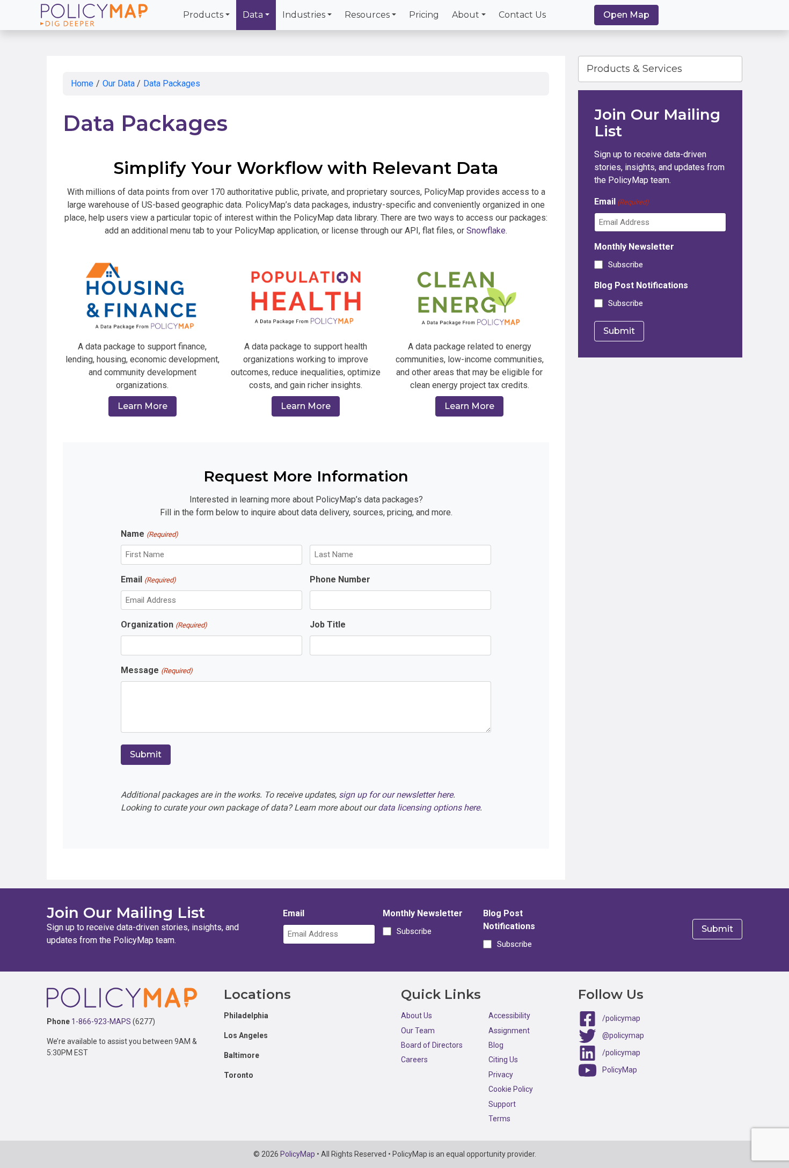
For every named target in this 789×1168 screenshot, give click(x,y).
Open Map (626, 15)
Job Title (328, 624)
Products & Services (634, 69)
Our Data (119, 83)
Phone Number (340, 579)
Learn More (142, 406)
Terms (499, 1118)
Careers (414, 1059)
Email (148, 579)
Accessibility (509, 1015)
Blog (495, 1045)
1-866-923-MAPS (101, 1021)
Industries (303, 15)
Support (502, 1104)
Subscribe (625, 264)
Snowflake (486, 230)
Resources (367, 15)
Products (203, 15)
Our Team (418, 1030)
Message (156, 670)
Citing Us (503, 1059)
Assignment (509, 1030)
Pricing (424, 15)
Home (82, 83)
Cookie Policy (510, 1089)
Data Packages (171, 83)
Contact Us (522, 15)
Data (253, 15)
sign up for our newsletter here (396, 795)
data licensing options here (429, 807)
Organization (164, 624)
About (465, 15)
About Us (416, 1015)
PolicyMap (619, 1069)
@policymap (623, 1035)
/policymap (621, 1018)
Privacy (500, 1074)
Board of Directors (432, 1045)
